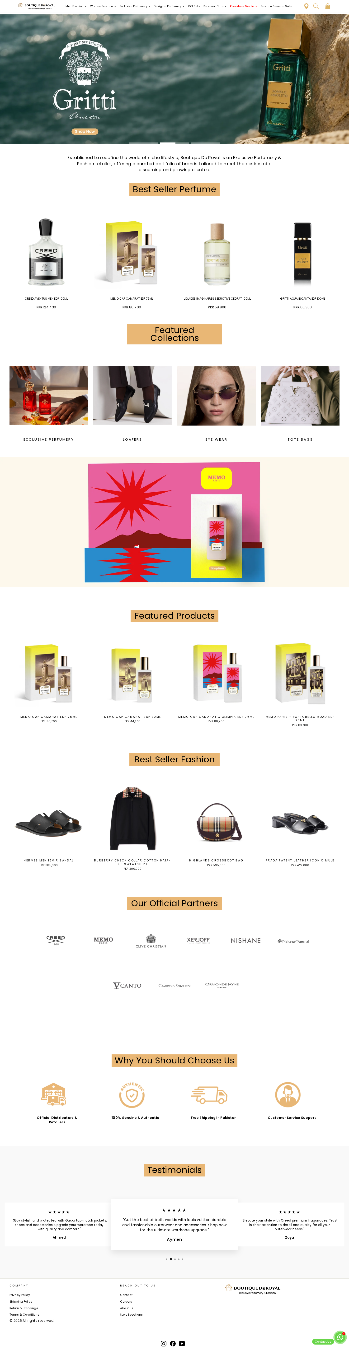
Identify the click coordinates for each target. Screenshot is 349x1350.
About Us (126, 1308)
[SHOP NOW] (174, 79)
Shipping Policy (20, 1302)
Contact (126, 1295)
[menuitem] (76, 6)
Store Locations (131, 1315)
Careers (126, 1302)
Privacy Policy (19, 1295)
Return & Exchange (23, 1308)
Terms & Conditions (24, 1315)
